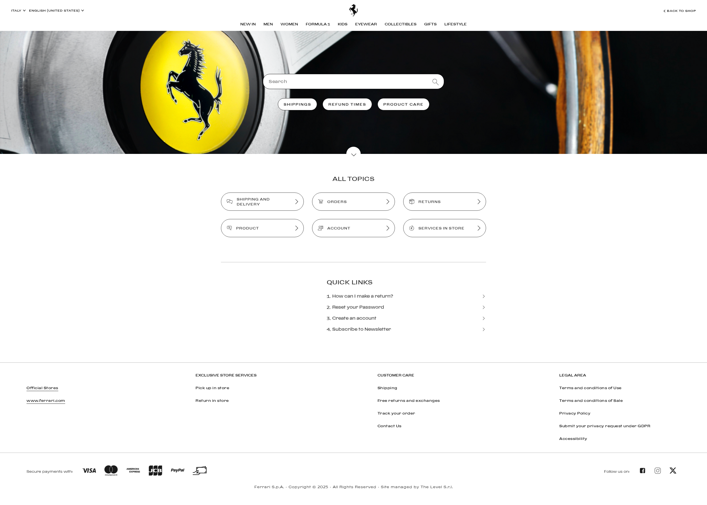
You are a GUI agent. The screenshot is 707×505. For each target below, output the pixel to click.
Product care (403, 104)
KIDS (342, 24)
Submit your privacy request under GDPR (604, 426)
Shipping (387, 388)
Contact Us (390, 426)
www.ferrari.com (46, 400)
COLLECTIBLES (400, 24)
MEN (268, 24)
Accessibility (573, 438)
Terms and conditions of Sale (591, 400)
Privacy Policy (574, 413)
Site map (353, 493)
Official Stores (42, 388)
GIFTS (430, 24)
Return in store (212, 400)
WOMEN (289, 24)
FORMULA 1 (318, 24)
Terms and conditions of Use (590, 388)
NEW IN (248, 24)
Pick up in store (212, 388)
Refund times (347, 104)
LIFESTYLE (455, 24)
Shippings (297, 104)
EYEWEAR (366, 24)
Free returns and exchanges (409, 400)
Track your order (396, 413)
